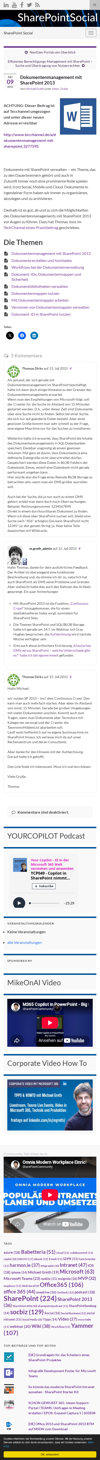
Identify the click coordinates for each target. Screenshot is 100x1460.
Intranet (73, 1265)
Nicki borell (30, 1285)
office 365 (19, 1291)
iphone (19, 1272)
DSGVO (25, 1259)
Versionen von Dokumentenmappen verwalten (50, 307)
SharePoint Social (18, 33)
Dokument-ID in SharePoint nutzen (41, 314)
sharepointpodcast (53, 1306)
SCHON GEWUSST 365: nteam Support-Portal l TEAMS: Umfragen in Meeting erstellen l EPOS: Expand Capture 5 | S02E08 (61, 1408)
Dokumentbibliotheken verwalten (39, 286)
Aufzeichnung (61, 634)
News (55, 89)
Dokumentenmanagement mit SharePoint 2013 (51, 253)
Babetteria (38, 1252)
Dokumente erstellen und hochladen (41, 260)
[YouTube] (14, 4)
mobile (49, 1279)
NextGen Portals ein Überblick (52, 52)
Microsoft (77, 1271)
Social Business (73, 1313)
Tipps (50, 1319)
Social (52, 1313)
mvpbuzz (12, 1286)
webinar (20, 1326)
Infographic (50, 1265)
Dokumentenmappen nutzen (35, 293)
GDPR (70, 1259)
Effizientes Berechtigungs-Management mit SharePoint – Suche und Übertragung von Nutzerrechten (50, 63)
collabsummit (81, 1252)
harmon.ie (25, 1265)
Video (67, 1319)
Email (55, 1259)
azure (12, 1252)
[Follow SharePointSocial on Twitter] (29, 4)
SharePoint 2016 (25, 1305)
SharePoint (30, 1298)
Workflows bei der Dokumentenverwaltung (47, 267)
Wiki (41, 1326)
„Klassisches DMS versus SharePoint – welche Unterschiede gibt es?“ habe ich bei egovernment (52, 650)
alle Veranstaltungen (24, 942)
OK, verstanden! (50, 1454)
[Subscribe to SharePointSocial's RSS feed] (37, 4)
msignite (67, 1279)
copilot (10, 1259)
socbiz (27, 1312)
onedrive (46, 1292)
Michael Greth (35, 89)
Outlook (65, 1292)
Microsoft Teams (22, 1278)
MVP (87, 1278)
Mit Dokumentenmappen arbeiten (40, 300)
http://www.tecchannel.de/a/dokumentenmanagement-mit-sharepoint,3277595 (30, 140)
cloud (62, 1252)
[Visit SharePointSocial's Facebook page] (22, 4)
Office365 (61, 1284)
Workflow (60, 1327)
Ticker (64, 89)
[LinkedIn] (6, 4)
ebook (41, 1259)
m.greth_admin (40, 548)
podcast (85, 1292)
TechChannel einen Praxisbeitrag (31, 227)
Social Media (32, 1319)
